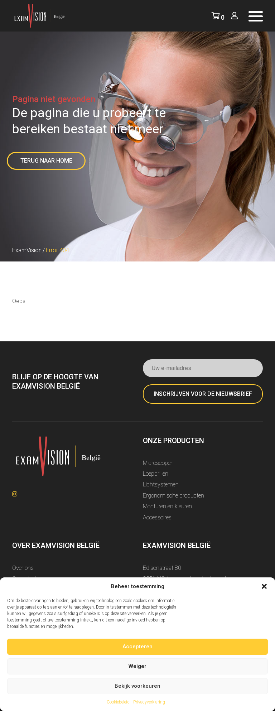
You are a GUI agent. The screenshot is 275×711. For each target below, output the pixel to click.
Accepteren (137, 646)
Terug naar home (46, 160)
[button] (264, 586)
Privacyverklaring (149, 702)
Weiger (137, 666)
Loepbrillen (155, 473)
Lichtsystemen (161, 484)
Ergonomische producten (173, 495)
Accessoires (157, 517)
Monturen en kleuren (167, 506)
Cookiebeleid (118, 702)
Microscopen (158, 463)
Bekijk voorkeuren (137, 686)
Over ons (23, 568)
